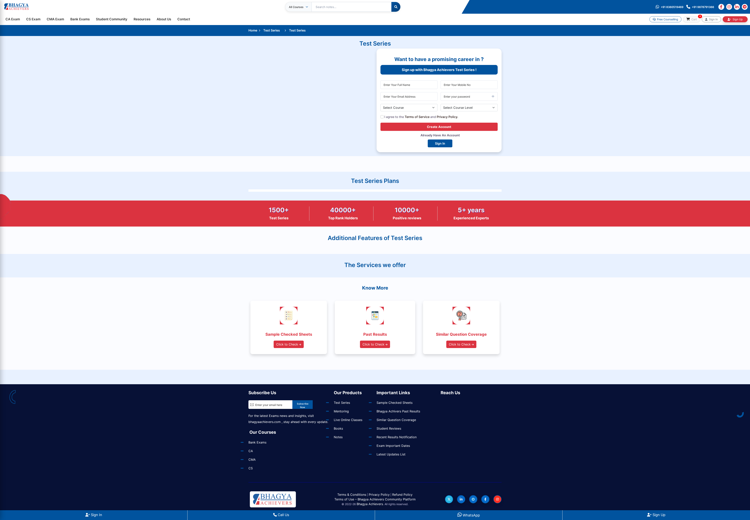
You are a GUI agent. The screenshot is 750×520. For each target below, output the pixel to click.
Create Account (439, 127)
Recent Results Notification (397, 437)
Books (338, 428)
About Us (164, 19)
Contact (183, 19)
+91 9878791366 (703, 7)
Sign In (96, 515)
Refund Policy (402, 495)
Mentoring (341, 411)
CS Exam (33, 19)
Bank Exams (80, 19)
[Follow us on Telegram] (473, 499)
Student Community (111, 19)
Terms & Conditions (351, 495)
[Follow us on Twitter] (449, 499)
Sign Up (658, 515)
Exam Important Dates (393, 446)
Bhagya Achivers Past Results (398, 411)
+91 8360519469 (672, 7)
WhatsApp (471, 515)
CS (250, 468)
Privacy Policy (379, 495)
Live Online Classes (348, 420)
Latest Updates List (391, 454)
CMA (252, 460)
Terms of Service (417, 117)
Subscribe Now (302, 405)
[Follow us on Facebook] (485, 499)
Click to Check (287, 344)
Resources (142, 19)
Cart (695, 18)
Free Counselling (667, 19)
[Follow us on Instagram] (497, 499)
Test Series (271, 30)
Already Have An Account (440, 135)
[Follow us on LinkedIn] (461, 499)
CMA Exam (55, 19)
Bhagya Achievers (370, 504)
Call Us (283, 515)
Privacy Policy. (447, 117)
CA (250, 451)
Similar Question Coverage (396, 420)
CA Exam (12, 19)
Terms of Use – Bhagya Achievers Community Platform (375, 499)
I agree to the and (421, 117)
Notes (338, 437)
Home (252, 30)
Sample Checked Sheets (394, 403)
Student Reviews (389, 428)
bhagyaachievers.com (264, 422)
